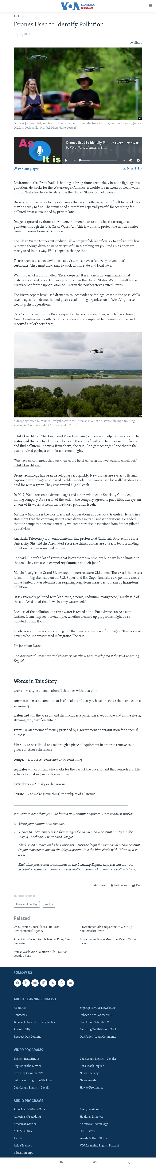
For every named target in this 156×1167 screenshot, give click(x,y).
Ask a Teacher (23, 1145)
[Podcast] (61, 982)
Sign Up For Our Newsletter (97, 1007)
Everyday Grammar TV (28, 1073)
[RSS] (52, 982)
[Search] (128, 1162)
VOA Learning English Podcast (99, 1145)
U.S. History (87, 1131)
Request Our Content (27, 1036)
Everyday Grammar (92, 1109)
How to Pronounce (91, 1087)
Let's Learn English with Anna (33, 1080)
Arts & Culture (23, 1131)
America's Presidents (27, 1116)
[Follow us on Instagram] (43, 982)
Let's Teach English (92, 1065)
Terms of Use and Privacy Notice (35, 1022)
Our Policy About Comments (98, 1036)
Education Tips (23, 1152)
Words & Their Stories (94, 1138)
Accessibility (22, 1029)
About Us (20, 1007)
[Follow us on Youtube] (35, 982)
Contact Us (21, 1015)
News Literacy (89, 1073)
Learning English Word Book (98, 1029)
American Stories (25, 1124)
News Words (88, 1080)
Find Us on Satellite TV (94, 1022)
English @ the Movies (27, 1065)
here (131, 869)
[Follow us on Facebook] (17, 982)
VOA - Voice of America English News (94, 147)
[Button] (136, 42)
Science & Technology (94, 1124)
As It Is (19, 16)
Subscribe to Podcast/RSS (96, 1015)
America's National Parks (30, 1109)
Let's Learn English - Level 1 (31, 1087)
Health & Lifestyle (91, 1116)
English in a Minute (26, 1058)
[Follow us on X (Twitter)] (26, 982)
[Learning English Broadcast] (95, 1162)
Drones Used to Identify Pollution (91, 143)
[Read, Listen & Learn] (28, 1162)
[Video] (61, 1162)
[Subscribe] (70, 982)
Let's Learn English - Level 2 (98, 1058)
